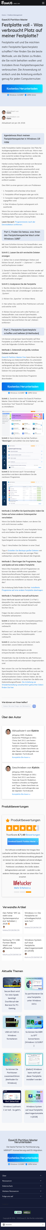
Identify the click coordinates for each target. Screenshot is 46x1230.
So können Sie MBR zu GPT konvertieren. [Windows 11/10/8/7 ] (34, 1039)
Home (4, 15)
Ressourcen (7, 1181)
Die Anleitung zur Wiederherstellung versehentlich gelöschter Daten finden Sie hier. (22, 685)
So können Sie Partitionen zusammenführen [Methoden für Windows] (12, 1076)
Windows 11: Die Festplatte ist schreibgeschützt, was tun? (33, 917)
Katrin (9, 113)
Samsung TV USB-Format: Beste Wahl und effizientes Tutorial (12, 944)
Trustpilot (5, 1204)
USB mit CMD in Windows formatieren (12, 1035)
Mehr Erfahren (21, 887)
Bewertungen (33, 834)
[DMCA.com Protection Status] (27, 1212)
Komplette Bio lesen (20, 757)
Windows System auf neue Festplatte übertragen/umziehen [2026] (34, 945)
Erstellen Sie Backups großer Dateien (23, 550)
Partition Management (15, 15)
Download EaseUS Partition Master (23, 841)
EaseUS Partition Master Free (14, 357)
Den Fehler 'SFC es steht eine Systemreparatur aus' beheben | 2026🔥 (11, 918)
